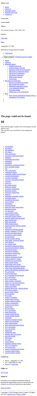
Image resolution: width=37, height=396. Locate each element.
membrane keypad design (13, 261)
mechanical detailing (11, 251)
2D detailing (9, 146)
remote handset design (12, 316)
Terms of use (11, 394)
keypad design (9, 237)
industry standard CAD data (14, 231)
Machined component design (18, 86)
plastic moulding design (12, 285)
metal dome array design (13, 264)
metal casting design (11, 262)
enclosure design (10, 198)
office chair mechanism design (15, 268)
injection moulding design (13, 233)
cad (6, 169)
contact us (8, 183)
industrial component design (14, 229)
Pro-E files (8, 296)
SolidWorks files (10, 332)
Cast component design (16, 88)
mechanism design (11, 255)
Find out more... (6, 388)
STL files (8, 340)
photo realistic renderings (13, 281)
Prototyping (13, 79)
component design (11, 172)
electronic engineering (12, 189)
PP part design (9, 294)
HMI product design (15, 77)
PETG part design (11, 279)
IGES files (8, 227)
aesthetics (8, 157)
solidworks (8, 331)
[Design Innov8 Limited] (23, 57)
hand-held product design (13, 216)
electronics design (10, 191)
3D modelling (9, 150)
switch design (9, 342)
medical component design (13, 257)
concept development (12, 176)
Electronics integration (16, 75)
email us (7, 194)
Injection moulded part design (18, 82)
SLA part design (10, 327)
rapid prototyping (10, 312)
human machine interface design (15, 226)
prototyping (8, 307)
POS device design (11, 290)
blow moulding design (12, 167)
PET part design (10, 277)
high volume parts (11, 220)
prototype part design (12, 305)
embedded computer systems (14, 196)
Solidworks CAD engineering (18, 92)
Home (7, 7)
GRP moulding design (12, 215)
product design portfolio (12, 301)
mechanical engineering (12, 253)
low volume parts (10, 244)
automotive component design (14, 165)
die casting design (10, 185)
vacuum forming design (12, 353)
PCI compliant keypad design (14, 275)
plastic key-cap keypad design (14, 283)
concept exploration (11, 178)
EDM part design (10, 187)
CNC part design (10, 170)
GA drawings (9, 211)
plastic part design (11, 286)
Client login (9, 53)
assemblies (8, 163)
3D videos (8, 152)
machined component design (14, 246)
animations (8, 161)
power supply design (11, 292)
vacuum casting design (12, 351)
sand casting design (11, 323)
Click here (4, 38)
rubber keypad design (12, 321)
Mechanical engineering (17, 73)
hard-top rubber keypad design (15, 218)
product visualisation (11, 303)
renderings (8, 318)
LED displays (9, 242)
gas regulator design (11, 213)
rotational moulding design (13, 320)
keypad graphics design (12, 238)
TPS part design (10, 347)
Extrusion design (14, 90)
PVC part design (10, 310)
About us (8, 9)
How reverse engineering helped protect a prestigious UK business (22, 96)
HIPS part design (10, 222)
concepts (8, 181)
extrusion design (10, 205)
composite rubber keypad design (15, 174)
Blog (6, 94)
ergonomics (8, 203)
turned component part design (14, 349)
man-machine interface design (14, 248)
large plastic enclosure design (14, 240)
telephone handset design (13, 343)
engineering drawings (12, 200)
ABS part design (10, 154)
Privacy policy (21, 394)
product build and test (12, 299)
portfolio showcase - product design (16, 288)
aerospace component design (14, 156)
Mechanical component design (19, 71)
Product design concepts (17, 68)
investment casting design (13, 235)
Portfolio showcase (11, 12)
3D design (8, 148)
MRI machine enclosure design (15, 266)
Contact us (8, 14)
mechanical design (11, 250)
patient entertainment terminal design (17, 270)
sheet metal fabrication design (14, 325)
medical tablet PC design (13, 259)
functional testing (10, 209)
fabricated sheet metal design (14, 207)
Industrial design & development (19, 70)
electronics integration (12, 192)
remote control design (12, 314)
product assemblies (11, 297)
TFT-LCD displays (11, 345)
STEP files (8, 338)
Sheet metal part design (16, 84)
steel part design (10, 336)
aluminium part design (12, 159)
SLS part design (10, 329)
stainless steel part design (13, 334)
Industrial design (10, 11)
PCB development (11, 273)
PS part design (9, 308)
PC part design (9, 272)
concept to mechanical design (14, 180)
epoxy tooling (9, 202)
